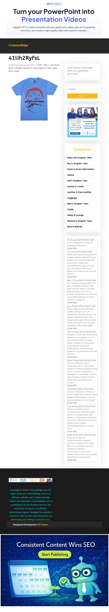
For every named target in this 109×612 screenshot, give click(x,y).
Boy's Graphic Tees (77, 163)
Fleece (70, 175)
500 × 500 (42, 65)
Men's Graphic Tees (77, 203)
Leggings (72, 198)
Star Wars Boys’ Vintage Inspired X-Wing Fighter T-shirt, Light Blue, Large (34, 68)
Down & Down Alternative (80, 169)
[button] (54, 52)
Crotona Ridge (18, 45)
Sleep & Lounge (75, 215)
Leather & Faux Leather (79, 192)
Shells (70, 209)
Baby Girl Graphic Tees (79, 157)
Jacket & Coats (75, 186)
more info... (72, 248)
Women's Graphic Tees (79, 221)
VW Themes (42, 524)
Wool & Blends (74, 226)
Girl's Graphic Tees (77, 180)
